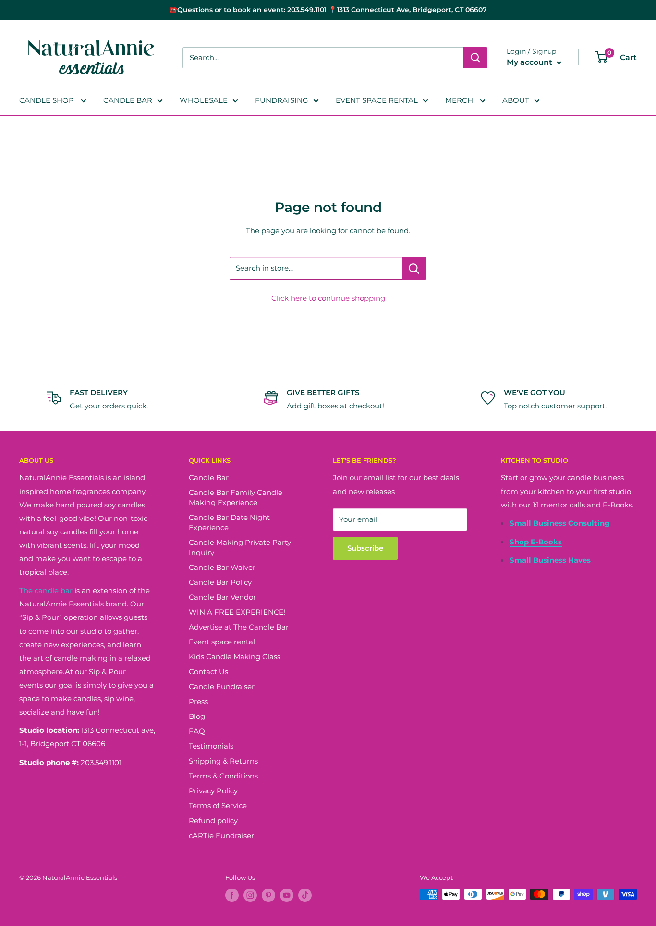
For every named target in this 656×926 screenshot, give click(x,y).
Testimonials (211, 746)
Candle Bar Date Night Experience (229, 522)
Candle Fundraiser (222, 686)
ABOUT (515, 100)
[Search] (475, 57)
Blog (197, 716)
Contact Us (208, 671)
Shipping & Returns (223, 760)
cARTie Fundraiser (221, 835)
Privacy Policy (213, 790)
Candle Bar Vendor (222, 597)
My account (530, 62)
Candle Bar (209, 477)
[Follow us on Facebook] (232, 895)
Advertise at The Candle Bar (239, 626)
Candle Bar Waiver (222, 567)
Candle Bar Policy (220, 582)
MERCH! (460, 100)
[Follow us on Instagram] (250, 895)
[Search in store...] (414, 268)
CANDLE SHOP (47, 100)
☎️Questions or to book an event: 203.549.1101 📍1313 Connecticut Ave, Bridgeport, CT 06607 (328, 9)
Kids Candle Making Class (234, 656)
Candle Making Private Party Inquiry (240, 547)
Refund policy (213, 820)
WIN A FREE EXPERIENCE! (237, 612)
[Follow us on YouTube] (286, 895)
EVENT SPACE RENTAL (377, 100)
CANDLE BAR (127, 100)
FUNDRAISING (281, 100)
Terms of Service (218, 805)
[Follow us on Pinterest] (268, 895)
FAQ (197, 731)
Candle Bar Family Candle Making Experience (235, 497)
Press (198, 701)
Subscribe (365, 548)
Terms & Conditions (223, 775)
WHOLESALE (204, 100)
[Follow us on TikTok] (305, 895)
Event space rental (222, 641)
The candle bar (46, 590)
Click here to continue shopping (328, 298)
